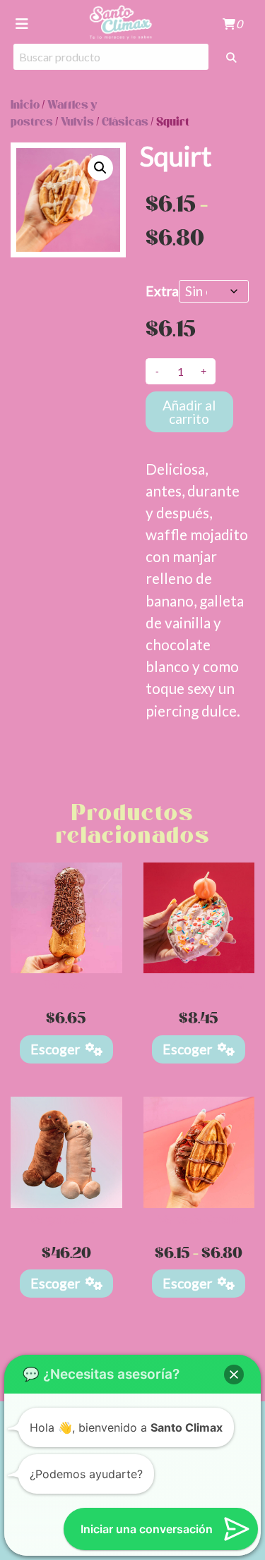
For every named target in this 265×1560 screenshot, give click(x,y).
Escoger (55, 1049)
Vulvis (77, 122)
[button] (100, 168)
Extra (162, 291)
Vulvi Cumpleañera (198, 984)
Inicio (25, 105)
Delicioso (66, 984)
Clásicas (125, 122)
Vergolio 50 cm (66, 1219)
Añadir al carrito (189, 412)
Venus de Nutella (199, 1219)
